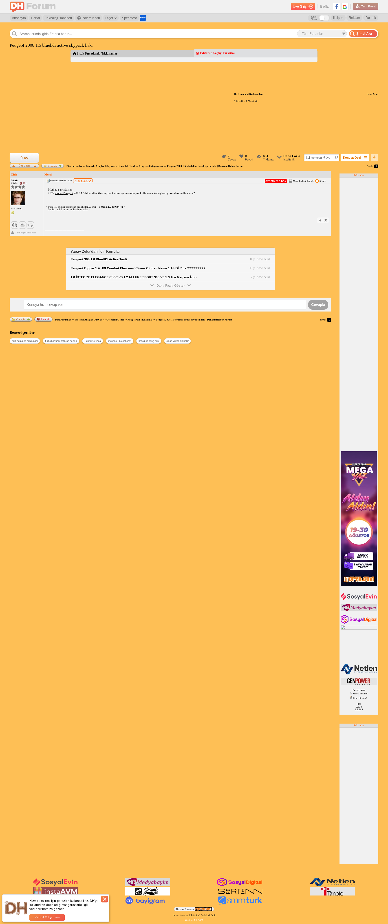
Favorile (45, 319)
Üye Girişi (300, 6)
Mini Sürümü (360, 698)
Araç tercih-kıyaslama (151, 166)
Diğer (109, 18)
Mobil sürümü (360, 693)
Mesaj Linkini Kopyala (303, 181)
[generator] (359, 684)
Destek (371, 18)
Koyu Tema (314, 17)
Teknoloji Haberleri (58, 18)
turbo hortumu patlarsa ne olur (61, 341)
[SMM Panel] (240, 903)
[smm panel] (359, 610)
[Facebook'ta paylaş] (320, 220)
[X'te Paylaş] (326, 220)
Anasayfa (19, 18)
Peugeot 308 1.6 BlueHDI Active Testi (99, 259)
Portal (35, 18)
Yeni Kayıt (368, 6)
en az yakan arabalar (177, 341)
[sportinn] (240, 894)
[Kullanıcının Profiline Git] (18, 198)
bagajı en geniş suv (149, 341)
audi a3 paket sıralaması (25, 341)
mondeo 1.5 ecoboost (119, 341)
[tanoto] (332, 894)
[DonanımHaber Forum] (34, 6)
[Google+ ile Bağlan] (344, 6)
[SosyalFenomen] (147, 894)
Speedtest (129, 18)
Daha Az (371, 94)
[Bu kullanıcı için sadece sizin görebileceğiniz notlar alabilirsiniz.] (12, 213)
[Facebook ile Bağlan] (336, 6)
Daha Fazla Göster (170, 285)
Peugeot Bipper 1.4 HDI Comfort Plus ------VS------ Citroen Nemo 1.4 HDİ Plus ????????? (138, 268)
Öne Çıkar (24, 165)
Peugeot (68, 193)
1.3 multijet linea (92, 341)
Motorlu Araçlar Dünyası (100, 166)
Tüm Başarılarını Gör (25, 232)
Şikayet (323, 181)
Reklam (354, 18)
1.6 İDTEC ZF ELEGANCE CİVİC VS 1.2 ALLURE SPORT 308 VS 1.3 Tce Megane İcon (134, 277)
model (59, 193)
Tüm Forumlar (74, 166)
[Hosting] (359, 673)
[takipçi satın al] (359, 599)
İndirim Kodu (90, 18)
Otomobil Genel (126, 166)
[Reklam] (143, 18)
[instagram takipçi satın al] (359, 622)
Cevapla (52, 166)
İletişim (338, 18)
